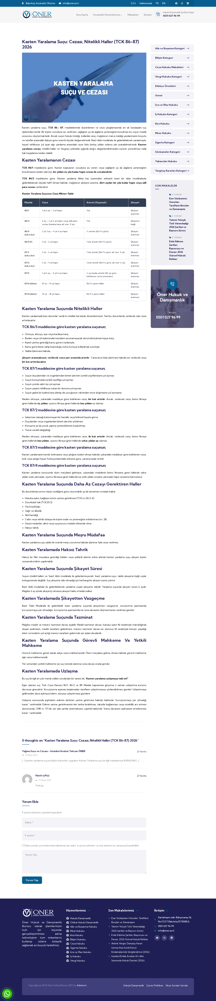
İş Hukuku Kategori (166, 114)
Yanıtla (143, 751)
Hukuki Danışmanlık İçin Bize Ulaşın (178, 12)
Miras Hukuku (163, 133)
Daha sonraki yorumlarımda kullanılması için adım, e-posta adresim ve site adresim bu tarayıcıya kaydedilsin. (82, 845)
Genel (158, 95)
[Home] (37, 15)
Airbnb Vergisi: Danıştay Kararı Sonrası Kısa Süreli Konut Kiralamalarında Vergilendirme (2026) (130, 947)
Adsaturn (82, 985)
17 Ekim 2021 (31, 755)
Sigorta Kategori (164, 142)
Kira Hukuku (162, 123)
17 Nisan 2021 (45, 780)
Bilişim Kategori (164, 57)
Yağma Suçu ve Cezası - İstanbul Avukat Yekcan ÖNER (53, 751)
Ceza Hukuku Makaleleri (169, 67)
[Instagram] (182, 3)
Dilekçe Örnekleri (165, 86)
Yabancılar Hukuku (166, 161)
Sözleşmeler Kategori (167, 151)
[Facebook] (176, 3)
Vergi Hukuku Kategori (168, 76)
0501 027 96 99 (168, 317)
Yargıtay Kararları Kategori (170, 170)
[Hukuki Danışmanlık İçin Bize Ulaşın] (157, 14)
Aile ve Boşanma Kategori (170, 48)
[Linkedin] (188, 3)
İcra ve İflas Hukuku (166, 104)
